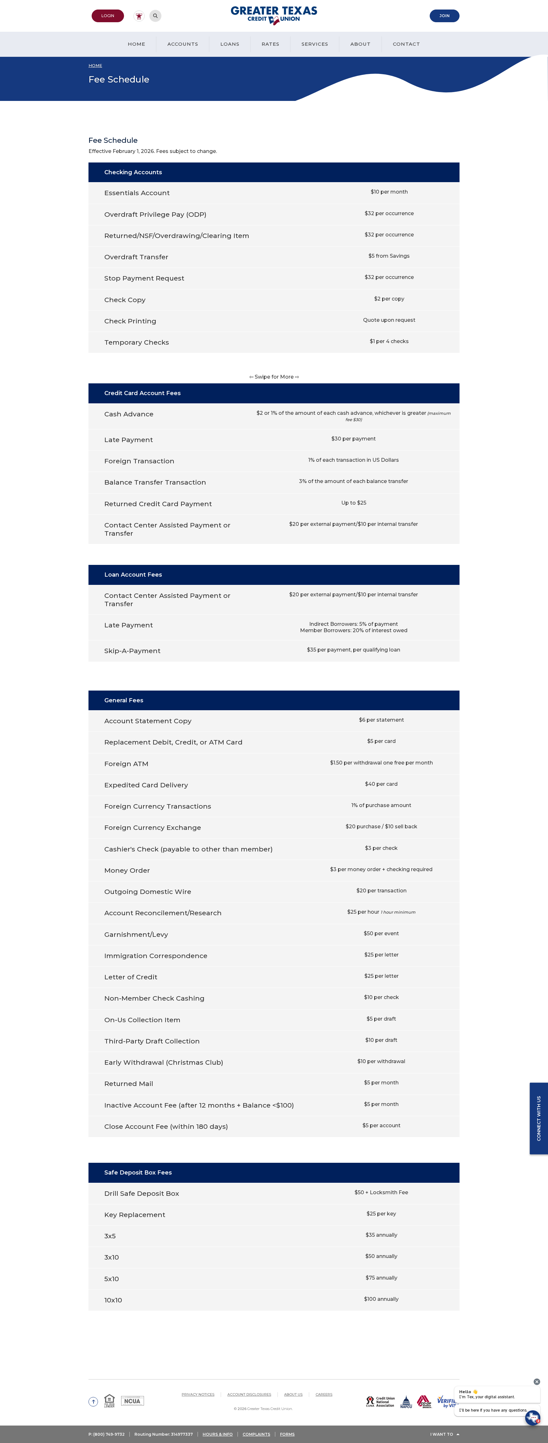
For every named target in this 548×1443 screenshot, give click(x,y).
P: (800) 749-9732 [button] (106, 1434)
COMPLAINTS (256, 1434)
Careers (324, 1394)
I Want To (441, 1434)
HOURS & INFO (218, 1434)
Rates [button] (270, 44)
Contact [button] (406, 44)
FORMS (287, 1434)
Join (450, 15)
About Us (293, 1394)
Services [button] (315, 44)
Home (136, 44)
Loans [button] (229, 44)
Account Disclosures (249, 1394)
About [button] (360, 44)
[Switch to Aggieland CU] (139, 16)
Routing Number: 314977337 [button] (163, 1434)
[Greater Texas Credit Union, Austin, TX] (274, 15)
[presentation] (536, 1381)
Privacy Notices (198, 1394)
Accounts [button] (182, 44)
